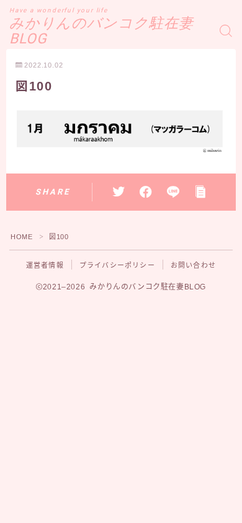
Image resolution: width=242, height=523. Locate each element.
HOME (21, 236)
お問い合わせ (193, 265)
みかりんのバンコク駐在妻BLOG (101, 31)
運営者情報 (45, 265)
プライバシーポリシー (117, 265)
